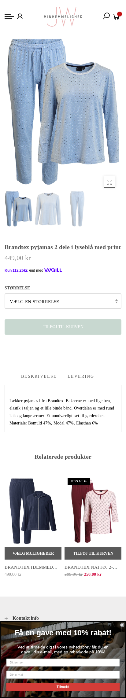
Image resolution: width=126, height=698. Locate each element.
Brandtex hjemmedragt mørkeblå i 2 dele (58, 567)
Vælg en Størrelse (34, 301)
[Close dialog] (122, 625)
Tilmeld (63, 687)
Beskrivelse (39, 376)
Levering (81, 376)
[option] (63, 112)
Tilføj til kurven (93, 553)
